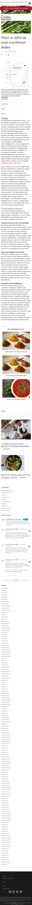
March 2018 (4, 728)
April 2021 (4, 689)
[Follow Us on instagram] (13, 892)
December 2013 (5, 840)
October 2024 (5, 608)
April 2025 (4, 597)
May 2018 (4, 724)
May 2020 (4, 713)
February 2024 (5, 623)
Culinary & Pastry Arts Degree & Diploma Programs (15, 445)
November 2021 (5, 673)
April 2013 (4, 857)
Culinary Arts (5, 492)
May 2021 (4, 687)
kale (21, 217)
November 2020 (5, 700)
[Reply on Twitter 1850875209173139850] (6, 540)
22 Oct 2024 (8, 561)
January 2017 (5, 759)
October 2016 (5, 765)
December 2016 (5, 761)
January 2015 (5, 811)
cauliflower (5, 219)
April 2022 (4, 662)
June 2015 (4, 800)
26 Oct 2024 (8, 546)
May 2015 (4, 802)
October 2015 (5, 792)
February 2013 (5, 862)
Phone (3, 113)
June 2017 (4, 748)
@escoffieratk (22, 529)
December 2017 (5, 735)
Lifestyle (4, 503)
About (4, 886)
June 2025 (4, 592)
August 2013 (4, 848)
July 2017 (4, 746)
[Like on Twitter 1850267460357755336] (11, 555)
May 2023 (4, 638)
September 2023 (5, 630)
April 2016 (4, 778)
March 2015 (4, 807)
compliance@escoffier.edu (10, 163)
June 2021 (4, 684)
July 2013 (4, 851)
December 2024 (5, 606)
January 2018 (5, 732)
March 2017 (4, 754)
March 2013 (4, 859)
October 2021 (5, 676)
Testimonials (5, 510)
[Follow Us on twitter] (17, 892)
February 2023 (5, 645)
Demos (3, 495)
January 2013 (5, 864)
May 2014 (4, 829)
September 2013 (5, 846)
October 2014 (5, 818)
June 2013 (4, 853)
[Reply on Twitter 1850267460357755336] (6, 555)
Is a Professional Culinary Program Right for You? (14, 2)
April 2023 (4, 641)
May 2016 (4, 776)
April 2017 (4, 752)
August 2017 (4, 743)
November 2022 (5, 652)
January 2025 (5, 603)
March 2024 (4, 621)
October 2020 (5, 702)
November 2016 (5, 763)
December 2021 (5, 671)
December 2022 (5, 649)
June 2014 (4, 827)
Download (4, 97)
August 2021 (4, 680)
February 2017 (5, 757)
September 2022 (5, 656)
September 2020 (5, 704)
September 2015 (5, 794)
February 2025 (5, 601)
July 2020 (4, 708)
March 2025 (4, 599)
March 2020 (4, 715)
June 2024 (4, 617)
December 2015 (5, 787)
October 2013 (5, 844)
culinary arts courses (12, 167)
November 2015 (5, 789)
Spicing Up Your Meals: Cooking (16, 399)
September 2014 (5, 820)
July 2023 (4, 634)
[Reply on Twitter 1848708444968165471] (6, 575)
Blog (4, 882)
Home (4, 876)
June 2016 (4, 774)
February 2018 (5, 730)
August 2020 (4, 706)
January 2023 (5, 647)
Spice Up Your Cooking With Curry (16, 375)
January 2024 (5, 625)
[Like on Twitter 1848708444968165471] (11, 575)
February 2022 (5, 667)
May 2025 (4, 595)
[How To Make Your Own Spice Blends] (16, 341)
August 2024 (4, 612)
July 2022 (4, 658)
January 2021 (5, 695)
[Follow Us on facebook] (10, 892)
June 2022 (4, 660)
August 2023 (4, 632)
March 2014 (4, 833)
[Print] (9, 55)
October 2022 (5, 654)
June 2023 (4, 636)
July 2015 (4, 798)
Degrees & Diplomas (8, 878)
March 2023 (4, 643)
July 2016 (4, 772)
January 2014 (5, 837)
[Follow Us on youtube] (21, 892)
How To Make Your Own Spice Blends (16, 351)
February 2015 (5, 809)
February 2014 (5, 835)
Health (3, 499)
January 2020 (5, 719)
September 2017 (5, 741)
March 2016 (4, 781)
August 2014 (4, 822)
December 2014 (5, 813)
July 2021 (4, 682)
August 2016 (4, 770)
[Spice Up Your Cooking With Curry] (16, 364)
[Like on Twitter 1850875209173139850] (11, 540)
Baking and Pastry (6, 490)
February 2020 (5, 717)
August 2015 (4, 796)
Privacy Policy (6, 888)
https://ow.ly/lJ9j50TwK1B (14, 571)
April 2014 (4, 831)
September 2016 (5, 767)
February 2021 (5, 693)
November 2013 (5, 842)
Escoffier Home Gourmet (12, 529)
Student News (5, 508)
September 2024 (5, 610)
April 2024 (4, 619)
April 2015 (4, 805)
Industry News (5, 501)
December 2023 (5, 627)
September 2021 (5, 678)
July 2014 (4, 824)
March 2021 (4, 691)
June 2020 (4, 711)
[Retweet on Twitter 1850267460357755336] (8, 555)
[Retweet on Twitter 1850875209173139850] (8, 540)
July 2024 (4, 614)
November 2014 (5, 816)
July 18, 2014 (8, 51)
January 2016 (5, 785)
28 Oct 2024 (8, 530)
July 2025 (4, 590)
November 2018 (5, 722)
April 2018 (4, 726)
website (14, 161)
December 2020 (5, 697)
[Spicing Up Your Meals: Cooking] (16, 388)
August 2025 (4, 588)
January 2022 (5, 669)
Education (4, 497)
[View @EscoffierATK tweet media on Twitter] (21, 571)
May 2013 (4, 855)
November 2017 (5, 737)
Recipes (14, 51)
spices (5, 326)
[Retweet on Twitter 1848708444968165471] (8, 575)
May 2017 (4, 750)
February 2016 (5, 783)
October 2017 (5, 739)
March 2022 (4, 665)
